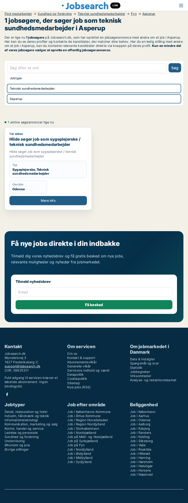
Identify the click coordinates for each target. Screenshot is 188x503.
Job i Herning (140, 458)
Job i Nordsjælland (81, 433)
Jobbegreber (140, 372)
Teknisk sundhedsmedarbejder (101, 14)
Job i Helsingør (141, 466)
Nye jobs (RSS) (79, 387)
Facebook (7, 394)
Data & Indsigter (142, 359)
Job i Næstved (141, 474)
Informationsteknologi (21, 420)
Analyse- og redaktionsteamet (153, 380)
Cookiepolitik (77, 379)
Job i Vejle (138, 445)
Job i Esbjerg (140, 428)
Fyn (134, 14)
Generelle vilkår (79, 366)
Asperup (148, 14)
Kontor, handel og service (24, 428)
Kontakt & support (81, 358)
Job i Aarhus (139, 416)
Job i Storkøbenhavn (83, 428)
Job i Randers (140, 433)
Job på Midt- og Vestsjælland (90, 437)
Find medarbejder (18, 14)
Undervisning (15, 441)
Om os (72, 353)
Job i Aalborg (140, 424)
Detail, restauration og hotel (26, 412)
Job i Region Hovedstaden (87, 420)
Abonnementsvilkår (82, 362)
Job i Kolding (140, 437)
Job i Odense (140, 420)
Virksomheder (140, 376)
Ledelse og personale (21, 433)
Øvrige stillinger (17, 449)
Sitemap (73, 383)
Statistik (136, 367)
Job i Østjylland (79, 453)
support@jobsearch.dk (22, 366)
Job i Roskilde (141, 449)
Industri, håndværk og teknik (27, 416)
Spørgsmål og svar (144, 363)
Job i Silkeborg (141, 441)
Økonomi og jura (17, 445)
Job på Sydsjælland (82, 441)
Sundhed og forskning (55, 14)
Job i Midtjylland (79, 458)
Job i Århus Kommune (83, 416)
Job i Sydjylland (79, 462)
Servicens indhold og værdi (88, 370)
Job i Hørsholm (141, 462)
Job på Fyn (76, 445)
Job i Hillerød (140, 453)
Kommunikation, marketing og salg (31, 424)
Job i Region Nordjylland (86, 424)
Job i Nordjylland (80, 449)
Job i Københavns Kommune (89, 412)
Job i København (143, 412)
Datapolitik (75, 374)
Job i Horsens (140, 470)
